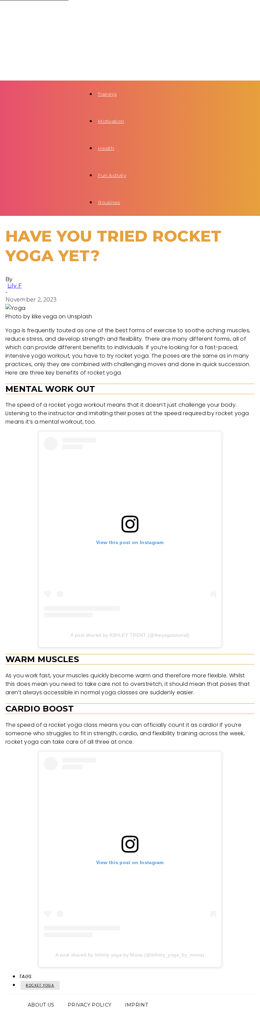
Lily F (14, 286)
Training (107, 94)
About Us (41, 1005)
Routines (109, 202)
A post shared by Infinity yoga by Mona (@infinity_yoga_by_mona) (130, 954)
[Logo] (39, 13)
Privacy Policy (89, 1005)
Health (106, 148)
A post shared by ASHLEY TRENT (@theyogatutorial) (129, 635)
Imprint (136, 1005)
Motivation (111, 121)
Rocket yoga (40, 985)
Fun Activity (112, 175)
